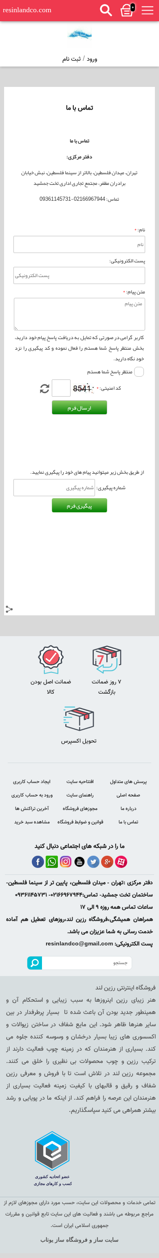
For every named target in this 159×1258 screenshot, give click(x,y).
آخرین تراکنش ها (32, 808)
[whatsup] (52, 862)
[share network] (9, 610)
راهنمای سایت (80, 795)
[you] (79, 862)
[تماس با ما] (79, 35)
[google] (107, 862)
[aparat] (121, 862)
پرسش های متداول (128, 781)
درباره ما (129, 808)
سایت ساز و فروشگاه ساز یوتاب (79, 1240)
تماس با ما (128, 822)
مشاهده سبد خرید (32, 822)
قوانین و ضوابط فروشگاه (80, 822)
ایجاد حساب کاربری (32, 781)
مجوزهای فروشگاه (80, 808)
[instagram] (66, 862)
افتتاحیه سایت (80, 781)
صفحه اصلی (128, 795)
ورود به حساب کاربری (32, 795)
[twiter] (93, 862)
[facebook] (38, 862)
